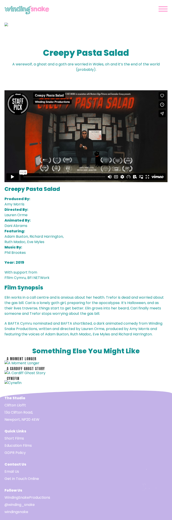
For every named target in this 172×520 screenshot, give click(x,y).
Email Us (11, 471)
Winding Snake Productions (26, 9)
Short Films (14, 438)
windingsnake (16, 511)
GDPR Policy (15, 452)
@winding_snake (19, 504)
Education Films (18, 445)
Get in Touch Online (21, 478)
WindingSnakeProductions (27, 497)
